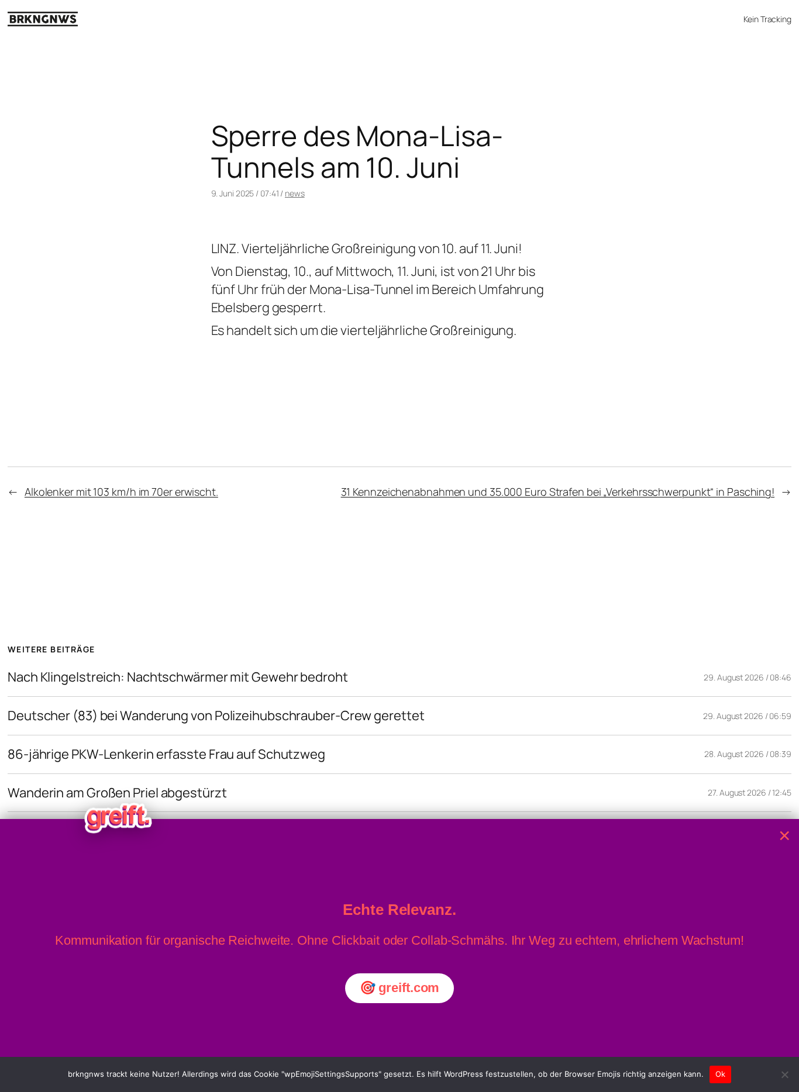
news (295, 193)
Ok (720, 1074)
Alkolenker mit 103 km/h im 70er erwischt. (121, 492)
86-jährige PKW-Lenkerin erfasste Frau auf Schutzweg (166, 754)
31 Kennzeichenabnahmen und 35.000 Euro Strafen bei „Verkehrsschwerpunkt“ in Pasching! (558, 492)
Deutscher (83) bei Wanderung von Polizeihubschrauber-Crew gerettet (216, 716)
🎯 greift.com (400, 987)
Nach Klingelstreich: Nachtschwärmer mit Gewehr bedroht (178, 677)
